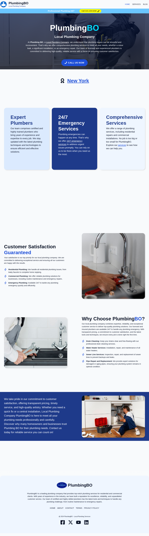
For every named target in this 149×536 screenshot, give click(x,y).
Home (127, 4)
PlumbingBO (18, 3)
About (60, 508)
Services (136, 4)
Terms (79, 508)
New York (78, 80)
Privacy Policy (91, 508)
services (122, 145)
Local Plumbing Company (57, 42)
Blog (145, 4)
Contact (69, 508)
